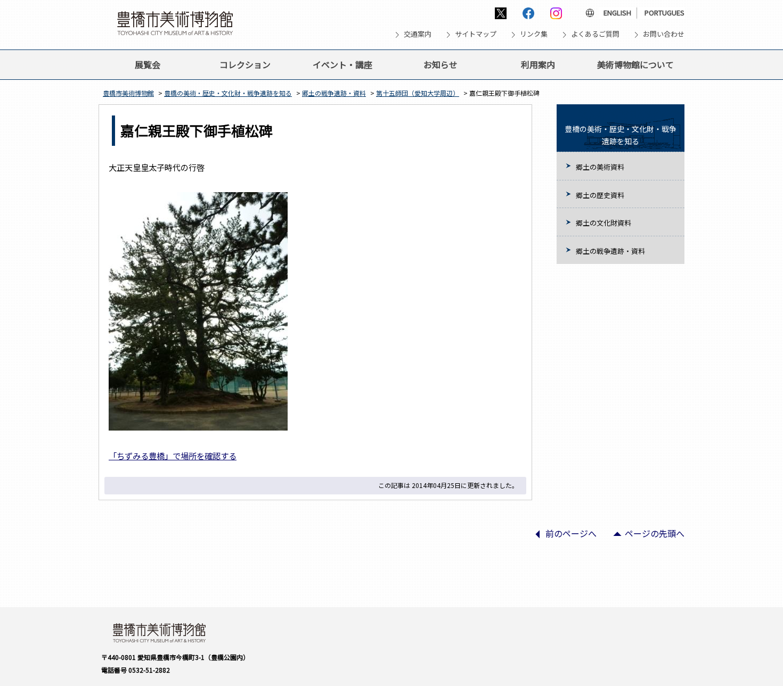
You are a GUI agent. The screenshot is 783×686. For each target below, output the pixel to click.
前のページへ (561, 537)
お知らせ (440, 64)
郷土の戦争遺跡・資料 (334, 92)
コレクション (245, 64)
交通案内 (417, 34)
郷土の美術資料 (600, 167)
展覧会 (147, 64)
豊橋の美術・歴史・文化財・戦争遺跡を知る (228, 92)
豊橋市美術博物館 (128, 92)
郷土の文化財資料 (603, 223)
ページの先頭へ (644, 537)
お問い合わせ (663, 34)
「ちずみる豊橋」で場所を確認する (172, 455)
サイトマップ (475, 34)
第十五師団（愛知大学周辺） (417, 92)
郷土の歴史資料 (600, 195)
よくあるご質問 (595, 34)
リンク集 (534, 34)
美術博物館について (635, 64)
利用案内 (538, 64)
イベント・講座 (342, 64)
